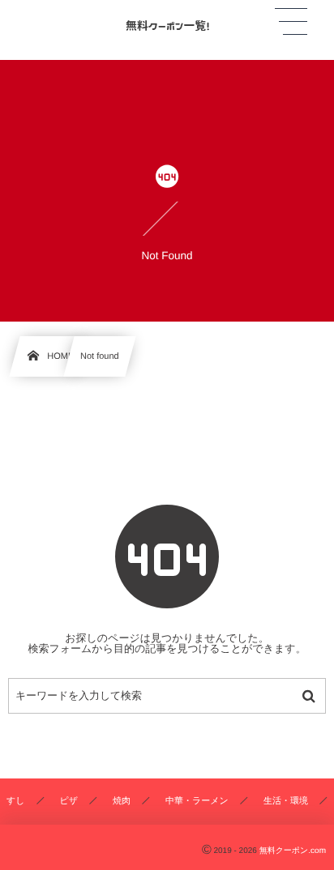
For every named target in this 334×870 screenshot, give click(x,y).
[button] (291, 22)
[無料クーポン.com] (167, 23)
